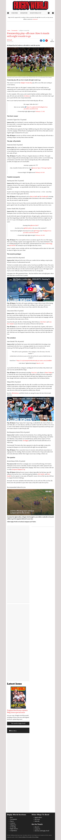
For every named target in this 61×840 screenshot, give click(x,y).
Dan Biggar (25, 440)
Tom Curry (34, 372)
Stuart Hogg (49, 243)
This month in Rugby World (18, 723)
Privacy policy (29, 837)
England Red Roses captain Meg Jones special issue (17, 711)
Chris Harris (43, 322)
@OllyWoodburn (28, 228)
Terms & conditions (22, 837)
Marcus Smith (33, 196)
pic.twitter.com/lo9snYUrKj (31, 109)
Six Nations (27, 96)
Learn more (35, 19)
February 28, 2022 (40, 172)
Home (8, 30)
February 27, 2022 (40, 111)
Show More (13, 731)
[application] (30, 502)
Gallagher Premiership (24, 30)
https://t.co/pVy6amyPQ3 (23, 360)
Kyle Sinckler (41, 474)
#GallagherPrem (43, 107)
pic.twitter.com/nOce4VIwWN (30, 232)
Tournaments (14, 30)
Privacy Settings (35, 837)
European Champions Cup (18, 469)
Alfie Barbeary (15, 393)
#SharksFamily (33, 360)
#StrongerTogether (47, 168)
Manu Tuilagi (48, 372)
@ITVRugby (37, 231)
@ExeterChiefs (34, 225)
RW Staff (9, 40)
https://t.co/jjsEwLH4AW (32, 107)
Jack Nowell (12, 245)
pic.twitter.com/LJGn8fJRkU (45, 360)
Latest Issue (14, 683)
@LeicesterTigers (36, 168)
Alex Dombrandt (44, 196)
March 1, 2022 (40, 363)
